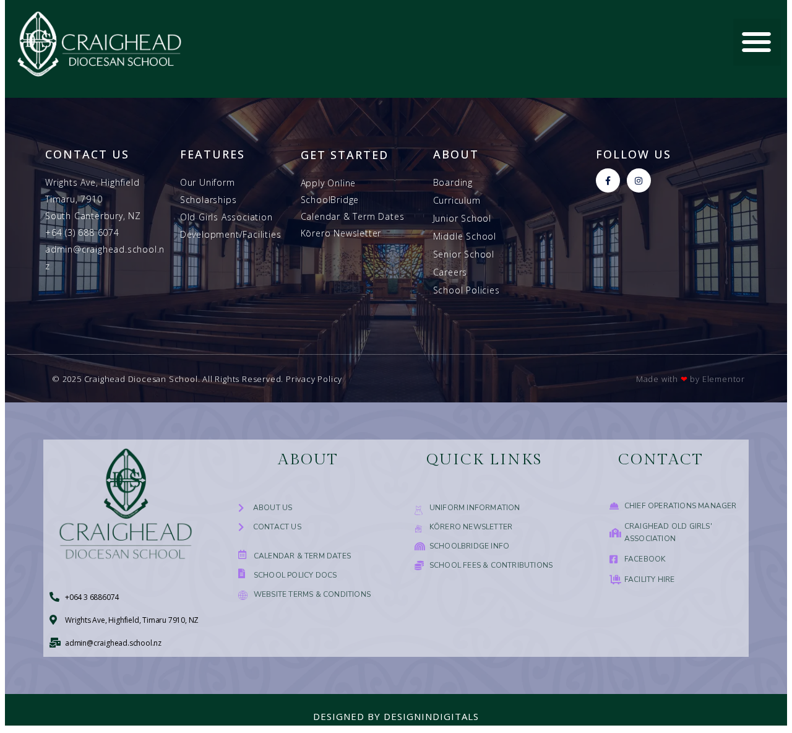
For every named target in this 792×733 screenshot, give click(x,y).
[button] (757, 42)
